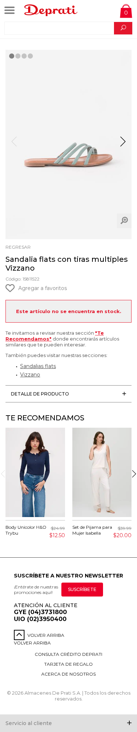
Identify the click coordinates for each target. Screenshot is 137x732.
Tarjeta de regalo (68, 664)
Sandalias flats (38, 366)
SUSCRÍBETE (82, 589)
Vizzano (30, 374)
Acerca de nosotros (68, 674)
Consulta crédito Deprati (68, 654)
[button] (123, 145)
